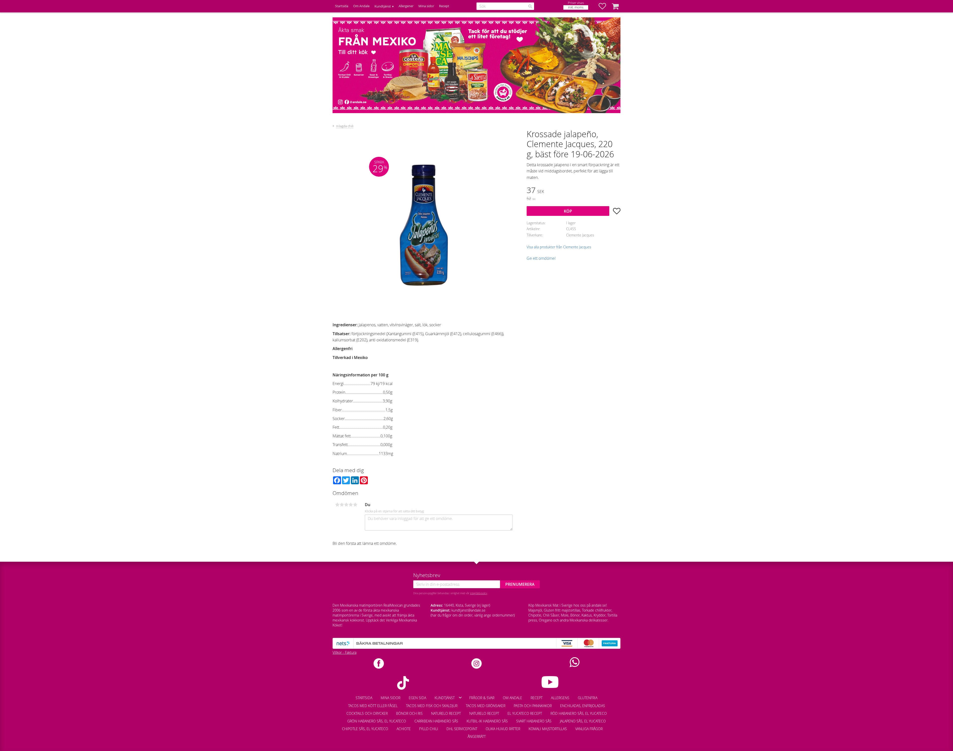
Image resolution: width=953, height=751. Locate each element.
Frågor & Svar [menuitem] (481, 697)
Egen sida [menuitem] (417, 697)
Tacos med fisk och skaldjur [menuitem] (431, 705)
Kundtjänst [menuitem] (382, 6)
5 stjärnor (355, 504)
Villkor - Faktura (344, 652)
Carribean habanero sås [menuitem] (436, 721)
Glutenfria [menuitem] (587, 697)
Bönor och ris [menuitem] (409, 713)
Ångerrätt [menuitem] (477, 736)
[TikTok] (403, 683)
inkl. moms (575, 7)
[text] (573, 191)
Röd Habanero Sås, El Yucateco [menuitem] (578, 713)
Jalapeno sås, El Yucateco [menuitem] (583, 721)
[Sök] (530, 6)
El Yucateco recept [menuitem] (525, 713)
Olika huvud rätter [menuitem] (503, 728)
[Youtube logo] (549, 682)
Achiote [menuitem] (404, 728)
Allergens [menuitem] (560, 697)
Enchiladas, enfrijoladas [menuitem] (582, 705)
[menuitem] (611, 726)
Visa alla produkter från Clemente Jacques (559, 247)
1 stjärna (337, 504)
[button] (605, 6)
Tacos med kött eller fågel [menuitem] (373, 705)
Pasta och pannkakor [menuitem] (533, 705)
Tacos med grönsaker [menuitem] (485, 705)
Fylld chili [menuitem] (428, 728)
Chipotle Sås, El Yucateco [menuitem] (365, 728)
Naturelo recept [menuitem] (446, 713)
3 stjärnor (346, 504)
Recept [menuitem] (444, 6)
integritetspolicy (478, 593)
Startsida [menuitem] (341, 6)
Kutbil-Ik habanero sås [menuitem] (487, 721)
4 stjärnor (350, 504)
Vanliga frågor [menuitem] (589, 728)
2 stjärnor (342, 504)
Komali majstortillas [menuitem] (548, 728)
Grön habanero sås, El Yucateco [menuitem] (376, 721)
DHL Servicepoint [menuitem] (461, 728)
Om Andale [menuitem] (361, 6)
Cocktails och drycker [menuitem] (367, 713)
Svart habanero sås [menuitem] (533, 721)
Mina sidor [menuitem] (426, 6)
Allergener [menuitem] (406, 6)
